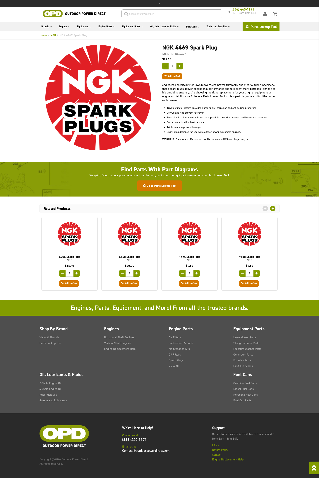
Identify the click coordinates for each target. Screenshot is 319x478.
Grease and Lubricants (53, 400)
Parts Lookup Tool (263, 26)
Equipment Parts (131, 26)
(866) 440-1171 (134, 439)
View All (174, 366)
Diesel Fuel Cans (243, 389)
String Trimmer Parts (246, 343)
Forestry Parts (242, 360)
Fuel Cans (191, 26)
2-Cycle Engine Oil (50, 383)
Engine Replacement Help (120, 349)
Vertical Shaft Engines (117, 343)
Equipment (83, 26)
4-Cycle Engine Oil (50, 389)
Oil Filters (175, 354)
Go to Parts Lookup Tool (161, 186)
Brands (45, 26)
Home (43, 35)
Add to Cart (173, 76)
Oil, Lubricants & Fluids (163, 26)
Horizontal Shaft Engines (119, 337)
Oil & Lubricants (243, 366)
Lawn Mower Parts (244, 337)
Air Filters (175, 337)
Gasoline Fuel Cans (245, 383)
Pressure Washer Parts (247, 349)
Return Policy (220, 449)
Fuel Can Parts (242, 400)
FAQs (215, 445)
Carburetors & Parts (181, 343)
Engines (63, 26)
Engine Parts (105, 26)
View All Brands (49, 337)
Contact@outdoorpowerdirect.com (145, 450)
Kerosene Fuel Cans (245, 395)
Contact (216, 454)
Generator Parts (243, 354)
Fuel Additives (48, 395)
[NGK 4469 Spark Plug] (98, 98)
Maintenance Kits (179, 349)
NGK (53, 35)
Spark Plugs (176, 360)
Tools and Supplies (217, 26)
